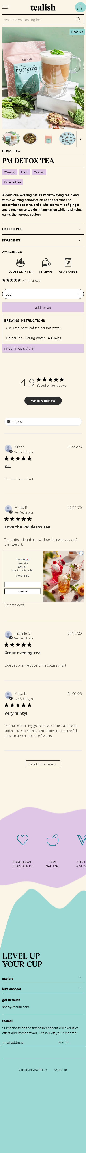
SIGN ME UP (22, 591)
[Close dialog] (81, 553)
